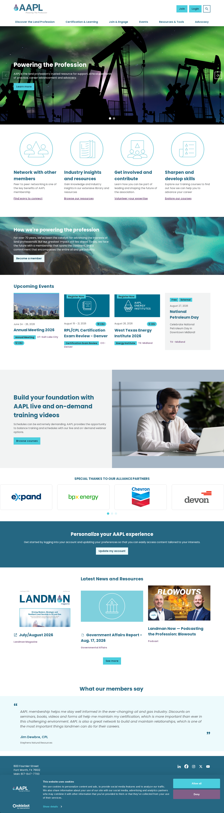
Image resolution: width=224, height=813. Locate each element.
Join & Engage (118, 22)
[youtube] (207, 766)
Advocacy (202, 22)
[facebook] (186, 766)
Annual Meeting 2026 (34, 330)
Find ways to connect (28, 198)
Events (143, 22)
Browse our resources (79, 198)
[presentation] (5, 75)
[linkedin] (179, 766)
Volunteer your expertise (131, 198)
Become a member (29, 258)
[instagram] (193, 766)
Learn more (24, 86)
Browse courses (27, 441)
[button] (110, 118)
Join (182, 9)
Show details (50, 806)
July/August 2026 (35, 635)
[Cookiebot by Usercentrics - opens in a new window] (21, 806)
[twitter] (200, 766)
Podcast (153, 641)
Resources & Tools (171, 22)
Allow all (197, 783)
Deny (197, 794)
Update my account (112, 551)
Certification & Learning (82, 22)
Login (195, 9)
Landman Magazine (25, 641)
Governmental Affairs (94, 647)
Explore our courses (178, 198)
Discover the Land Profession (35, 22)
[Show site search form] (206, 8)
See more (112, 661)
